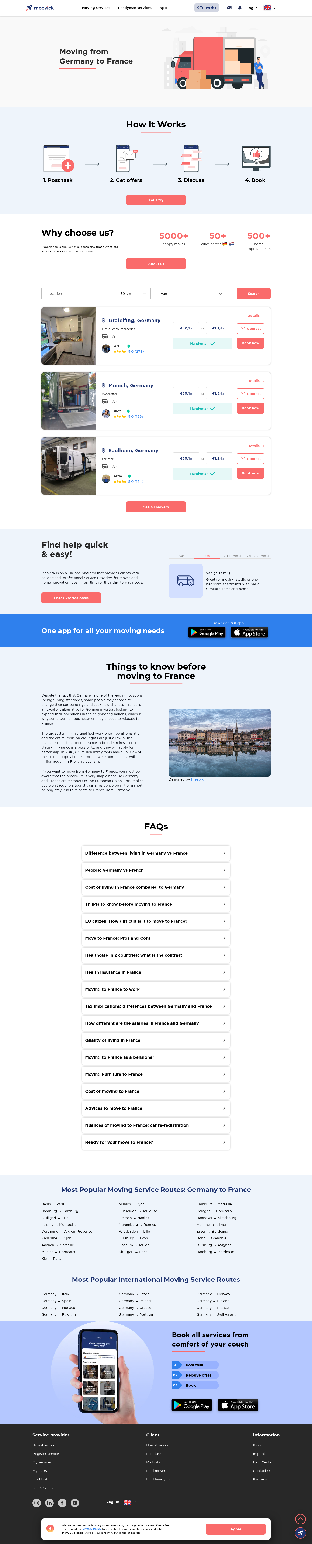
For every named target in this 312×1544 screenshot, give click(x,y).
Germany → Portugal (136, 1314)
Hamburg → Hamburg (59, 1211)
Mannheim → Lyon (212, 1224)
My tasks (39, 1471)
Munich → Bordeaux (58, 1252)
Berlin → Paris (53, 1204)
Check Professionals (71, 598)
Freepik (197, 779)
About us (156, 264)
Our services (42, 1488)
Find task (40, 1479)
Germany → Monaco (58, 1308)
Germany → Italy (55, 1294)
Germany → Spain (56, 1301)
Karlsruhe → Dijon (56, 1238)
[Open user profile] (106, 348)
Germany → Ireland (135, 1301)
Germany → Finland (213, 1301)
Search (254, 293)
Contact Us (262, 1471)
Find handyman (159, 1479)
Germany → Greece (135, 1308)
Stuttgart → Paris (133, 1252)
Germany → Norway (213, 1294)
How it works (43, 1445)
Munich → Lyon (132, 1204)
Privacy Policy (92, 1529)
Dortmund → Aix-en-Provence (66, 1231)
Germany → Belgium (58, 1314)
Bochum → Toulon (134, 1245)
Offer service (206, 7)
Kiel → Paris (51, 1258)
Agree (235, 1529)
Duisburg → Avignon (214, 1245)
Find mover (155, 1471)
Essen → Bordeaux (212, 1231)
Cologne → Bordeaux (214, 1211)
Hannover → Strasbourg (216, 1218)
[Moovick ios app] (238, 1406)
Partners (260, 1479)
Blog (257, 1445)
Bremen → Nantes (134, 1218)
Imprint (259, 1454)
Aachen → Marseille (57, 1245)
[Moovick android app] (192, 1406)
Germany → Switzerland (217, 1314)
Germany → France (213, 1308)
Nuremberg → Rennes (137, 1224)
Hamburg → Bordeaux (215, 1252)
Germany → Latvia (134, 1294)
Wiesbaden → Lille (134, 1231)
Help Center (263, 1462)
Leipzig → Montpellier (59, 1224)
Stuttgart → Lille (54, 1218)
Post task (154, 1454)
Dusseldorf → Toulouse (138, 1211)
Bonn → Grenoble (211, 1238)
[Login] (229, 7)
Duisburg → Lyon (133, 1238)
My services (42, 1462)
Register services (46, 1454)
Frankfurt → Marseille (214, 1204)
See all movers (156, 507)
